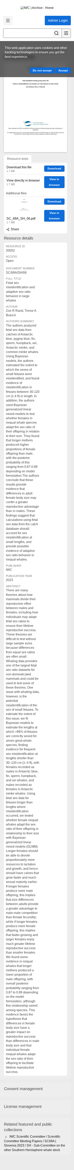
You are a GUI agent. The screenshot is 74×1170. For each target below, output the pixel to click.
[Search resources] (56, 33)
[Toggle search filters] (66, 33)
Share (14, 229)
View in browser (54, 182)
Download (54, 168)
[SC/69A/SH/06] (35, 107)
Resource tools (17, 158)
